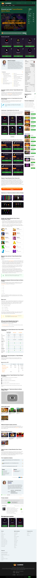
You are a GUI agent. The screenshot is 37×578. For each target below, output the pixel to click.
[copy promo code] (19, 54)
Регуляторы (15, 542)
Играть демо (12, 411)
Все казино (12, 136)
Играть (7, 46)
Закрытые (2, 535)
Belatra (17, 438)
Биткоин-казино (3, 545)
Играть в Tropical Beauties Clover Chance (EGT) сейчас (12, 189)
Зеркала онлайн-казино (4, 542)
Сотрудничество (29, 532)
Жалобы (15, 547)
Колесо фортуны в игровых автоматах (29, 103)
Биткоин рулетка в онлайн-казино (29, 102)
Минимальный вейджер (5, 168)
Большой (3, 156)
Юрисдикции (15, 541)
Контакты (2, 557)
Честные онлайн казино (4, 540)
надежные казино (10, 93)
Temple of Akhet (32, 127)
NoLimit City (2, 446)
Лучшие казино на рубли (4, 541)
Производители (16, 532)
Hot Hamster (20, 332)
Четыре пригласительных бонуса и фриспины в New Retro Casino (33, 159)
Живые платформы (16, 536)
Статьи (13, 5)
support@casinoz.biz (29, 0)
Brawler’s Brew (32, 123)
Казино (3, 5)
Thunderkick (32, 120)
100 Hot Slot (14, 332)
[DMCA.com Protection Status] (17, 572)
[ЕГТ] (34, 62)
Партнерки (28, 535)
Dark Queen (3, 371)
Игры (6, 5)
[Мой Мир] (20, 477)
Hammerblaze (32, 119)
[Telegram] (22, 477)
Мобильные (15, 545)
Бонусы (10, 5)
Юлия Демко (4, 65)
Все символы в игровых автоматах (29, 105)
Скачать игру (17, 427)
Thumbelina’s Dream (4, 368)
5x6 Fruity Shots (4, 365)
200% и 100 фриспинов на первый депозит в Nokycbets (33, 165)
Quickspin (32, 112)
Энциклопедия (3, 546)
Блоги (15, 546)
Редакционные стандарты (4, 558)
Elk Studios (2, 438)
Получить (6, 160)
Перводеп (14, 156)
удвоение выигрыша (11, 260)
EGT (1, 414)
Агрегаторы (15, 537)
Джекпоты (2, 536)
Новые (2, 532)
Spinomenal (10, 439)
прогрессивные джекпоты (14, 315)
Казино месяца (16, 540)
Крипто (15, 535)
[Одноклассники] (21, 477)
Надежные (2, 537)
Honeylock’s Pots (33, 115)
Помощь (2, 556)
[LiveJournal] (19, 477)
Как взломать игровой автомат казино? (29, 104)
